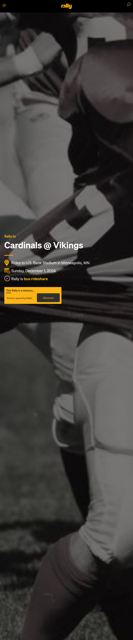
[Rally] (66, 6)
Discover (48, 298)
